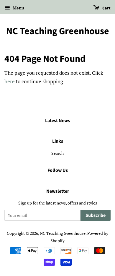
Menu (18, 8)
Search (57, 153)
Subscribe (96, 215)
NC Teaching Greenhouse (57, 31)
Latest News (57, 120)
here (9, 81)
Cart (106, 8)
